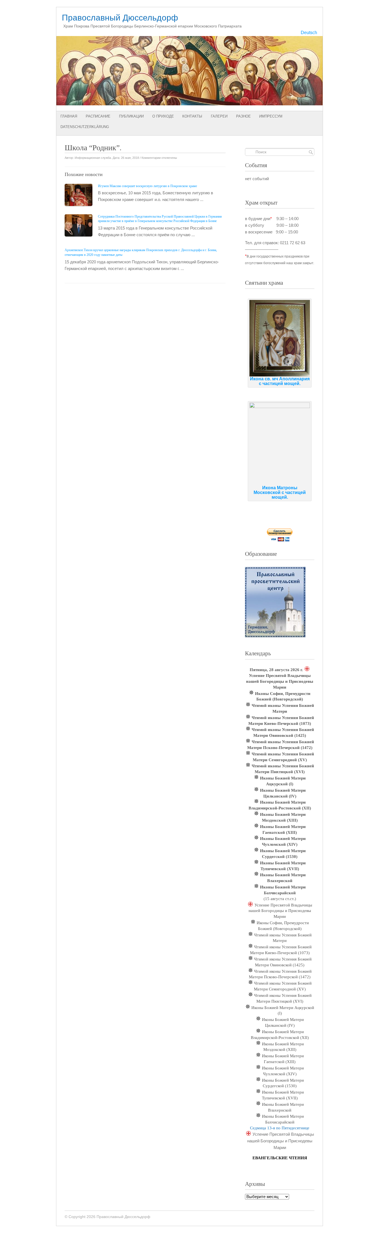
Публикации (131, 116)
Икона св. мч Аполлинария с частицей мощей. (280, 381)
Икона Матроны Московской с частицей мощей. (280, 492)
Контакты (192, 116)
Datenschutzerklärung (84, 127)
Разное (243, 116)
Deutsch (309, 32)
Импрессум (270, 116)
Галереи (219, 116)
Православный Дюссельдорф (120, 17)
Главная (68, 116)
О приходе (163, 116)
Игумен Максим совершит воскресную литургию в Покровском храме (147, 186)
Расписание (98, 116)
